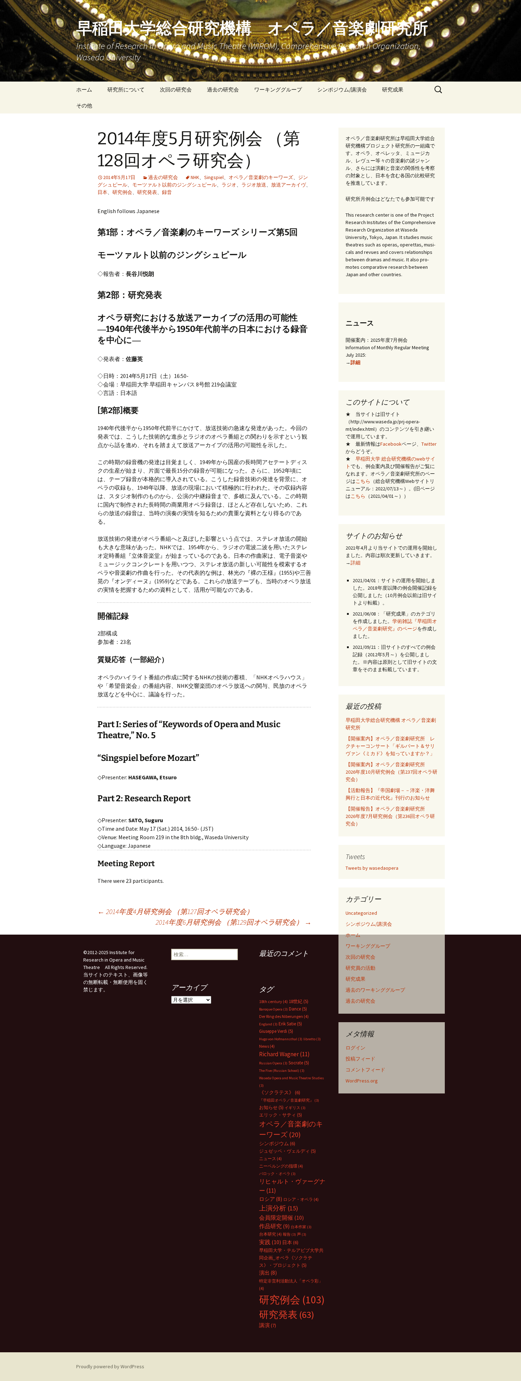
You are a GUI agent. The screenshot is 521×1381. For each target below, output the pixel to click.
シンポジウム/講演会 (342, 89)
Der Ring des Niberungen (284, 1016)
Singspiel (214, 177)
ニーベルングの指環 (281, 1166)
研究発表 (147, 192)
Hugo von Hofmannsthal (280, 1039)
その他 (84, 105)
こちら (362, 481)
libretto (312, 1039)
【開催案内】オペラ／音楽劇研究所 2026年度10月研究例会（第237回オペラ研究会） (391, 772)
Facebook (391, 444)
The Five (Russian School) (281, 1070)
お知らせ (271, 1107)
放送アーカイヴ (288, 185)
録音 (167, 192)
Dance (298, 1009)
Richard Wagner (284, 1054)
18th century (273, 1001)
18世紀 (298, 1001)
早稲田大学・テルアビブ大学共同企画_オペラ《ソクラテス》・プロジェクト (291, 1257)
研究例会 (122, 192)
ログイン (355, 1048)
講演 (267, 1325)
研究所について (126, 89)
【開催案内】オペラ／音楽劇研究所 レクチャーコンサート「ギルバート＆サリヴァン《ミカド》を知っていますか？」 (390, 746)
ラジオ (229, 185)
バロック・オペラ (277, 1173)
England (268, 1024)
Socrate (298, 1063)
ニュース (270, 1158)
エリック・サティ (280, 1115)
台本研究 (270, 1234)
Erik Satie (290, 1024)
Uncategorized (361, 913)
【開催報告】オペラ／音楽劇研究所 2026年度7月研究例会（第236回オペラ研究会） (390, 816)
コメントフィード (365, 1070)
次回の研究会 (176, 89)
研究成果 (392, 89)
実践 (270, 1242)
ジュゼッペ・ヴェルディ (287, 1151)
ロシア (270, 1199)
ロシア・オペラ (301, 1199)
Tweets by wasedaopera (372, 868)
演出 (268, 1272)
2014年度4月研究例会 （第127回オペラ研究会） (175, 911)
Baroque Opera (273, 1009)
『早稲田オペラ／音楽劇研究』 (289, 1100)
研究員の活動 (360, 968)
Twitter (429, 444)
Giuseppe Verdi (276, 1031)
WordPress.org (362, 1080)
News (267, 1046)
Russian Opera (273, 1063)
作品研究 (274, 1226)
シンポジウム (277, 1143)
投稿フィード (360, 1059)
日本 (102, 192)
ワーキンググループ (278, 89)
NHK (195, 177)
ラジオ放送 (253, 185)
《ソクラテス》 (279, 1092)
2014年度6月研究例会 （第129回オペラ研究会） (234, 922)
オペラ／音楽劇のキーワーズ (261, 177)
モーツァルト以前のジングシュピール (174, 185)
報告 (289, 1234)
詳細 (355, 362)
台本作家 (301, 1227)
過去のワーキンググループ (375, 990)
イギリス (295, 1108)
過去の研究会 (223, 89)
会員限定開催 (281, 1217)
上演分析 (278, 1208)
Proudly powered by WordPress (110, 1366)
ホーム (84, 89)
